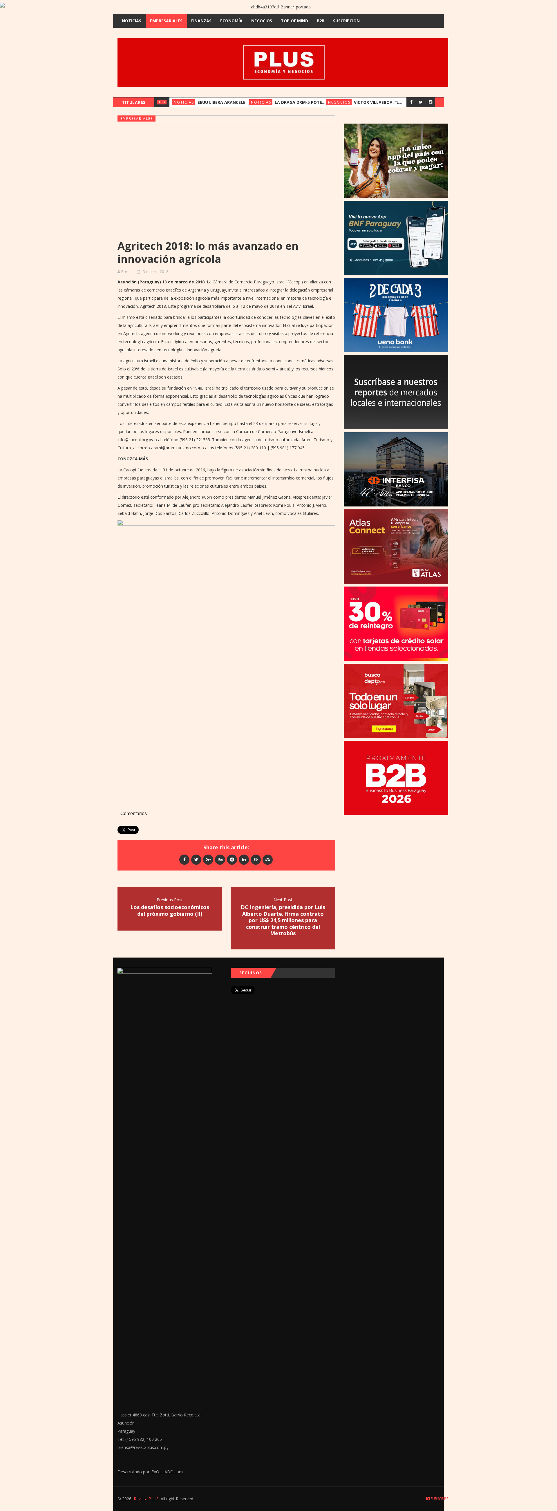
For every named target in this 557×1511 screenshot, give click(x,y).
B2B (320, 20)
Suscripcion (346, 20)
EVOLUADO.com (167, 1471)
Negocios (261, 20)
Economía (231, 20)
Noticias (131, 20)
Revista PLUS (146, 1498)
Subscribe (439, 1498)
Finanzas (201, 20)
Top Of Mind (294, 20)
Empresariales (166, 20)
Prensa (127, 271)
